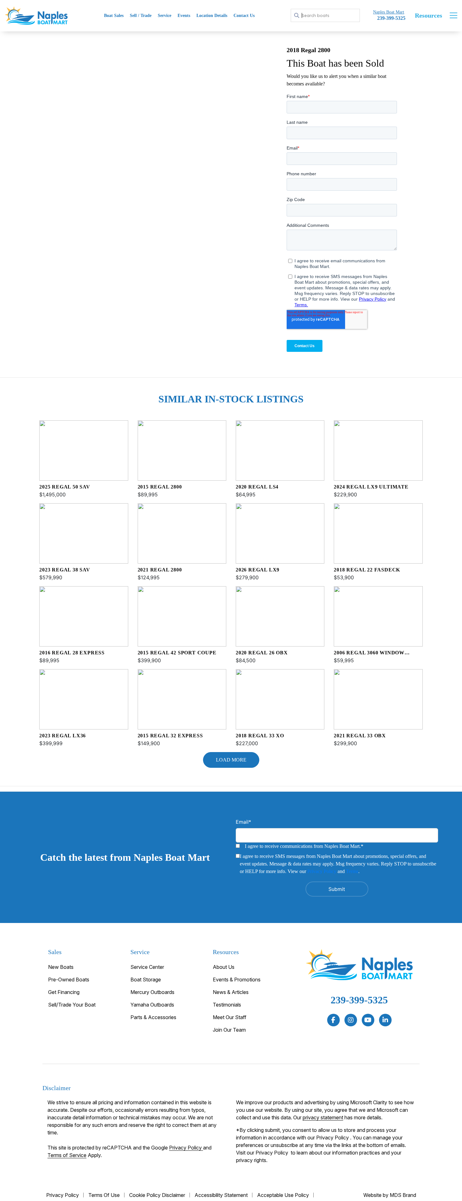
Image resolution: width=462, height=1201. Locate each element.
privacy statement (323, 1117)
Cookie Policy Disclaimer (157, 1195)
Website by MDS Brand (389, 1195)
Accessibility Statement (221, 1195)
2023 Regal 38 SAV (64, 569)
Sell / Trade (140, 15)
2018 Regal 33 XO (260, 735)
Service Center (147, 967)
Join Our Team (229, 1030)
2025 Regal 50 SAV (64, 486)
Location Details (211, 15)
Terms (352, 871)
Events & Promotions (237, 979)
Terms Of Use (104, 1195)
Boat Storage (145, 979)
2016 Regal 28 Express (72, 652)
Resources (428, 15)
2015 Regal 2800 (160, 486)
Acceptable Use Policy (283, 1195)
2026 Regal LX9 (257, 569)
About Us (223, 967)
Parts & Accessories (153, 1017)
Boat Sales (114, 15)
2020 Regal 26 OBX (262, 652)
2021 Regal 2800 (160, 569)
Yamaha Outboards (152, 1005)
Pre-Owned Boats (68, 979)
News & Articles (231, 992)
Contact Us (244, 15)
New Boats (61, 967)
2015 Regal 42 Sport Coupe (177, 652)
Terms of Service (66, 1155)
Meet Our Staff (229, 1017)
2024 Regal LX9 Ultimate (371, 486)
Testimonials (227, 1005)
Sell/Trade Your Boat (72, 1005)
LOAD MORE (231, 759)
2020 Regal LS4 (257, 486)
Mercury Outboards (152, 992)
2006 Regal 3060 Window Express (369, 653)
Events (184, 15)
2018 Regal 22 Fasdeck (367, 569)
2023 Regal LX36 (62, 735)
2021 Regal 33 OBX (360, 735)
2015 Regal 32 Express (170, 735)
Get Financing (64, 992)
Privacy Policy (321, 871)
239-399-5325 (359, 1000)
